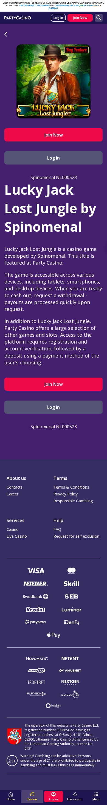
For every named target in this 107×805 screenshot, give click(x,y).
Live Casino (17, 536)
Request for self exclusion (76, 536)
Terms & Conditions (71, 487)
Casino (13, 529)
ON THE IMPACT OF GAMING (34, 5)
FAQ (57, 529)
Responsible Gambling (73, 500)
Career (12, 494)
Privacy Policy (66, 494)
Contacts (14, 487)
